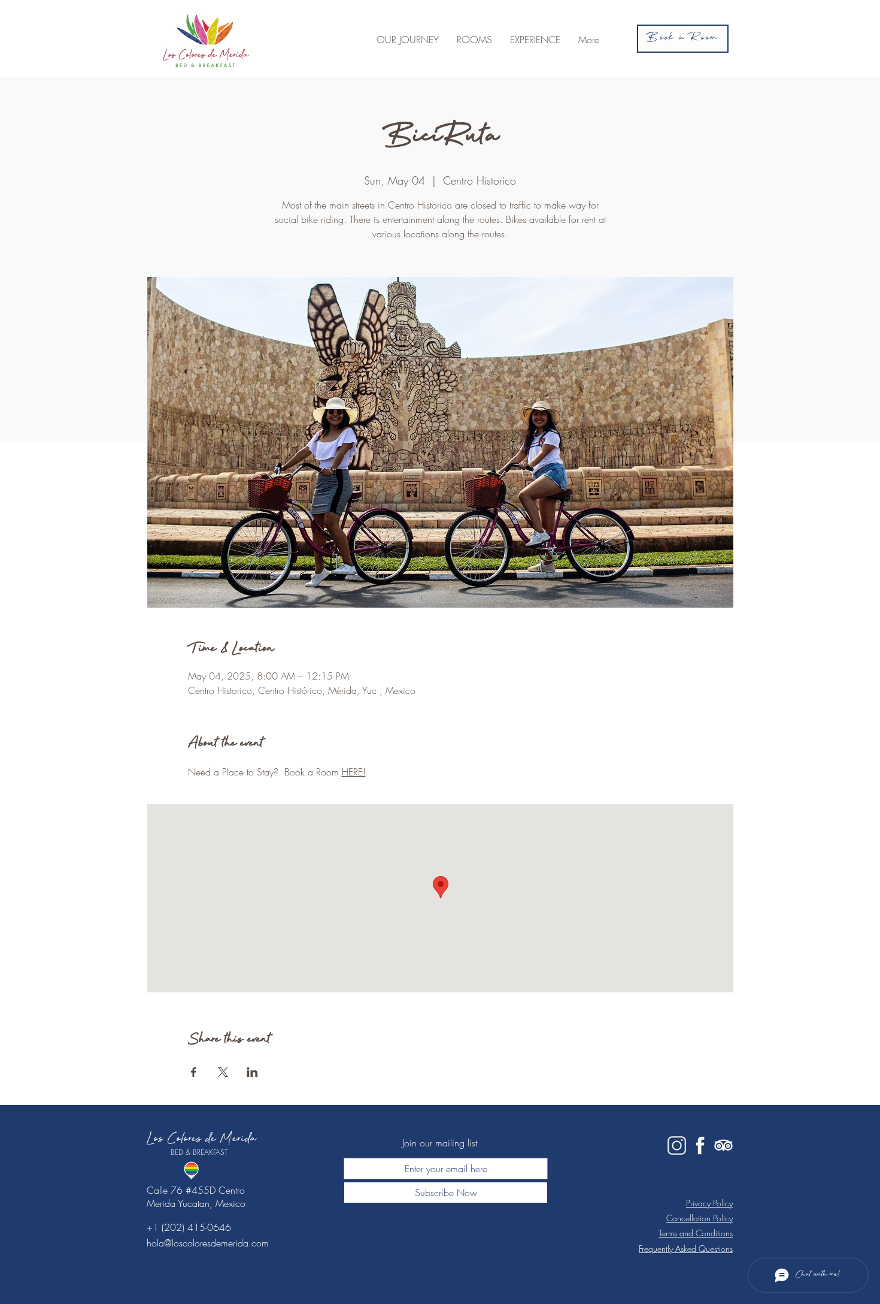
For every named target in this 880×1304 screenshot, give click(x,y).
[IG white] (676, 1145)
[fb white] (700, 1145)
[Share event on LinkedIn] (252, 1072)
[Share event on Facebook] (193, 1072)
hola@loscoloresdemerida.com (208, 1242)
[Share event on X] (223, 1072)
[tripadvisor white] (723, 1145)
